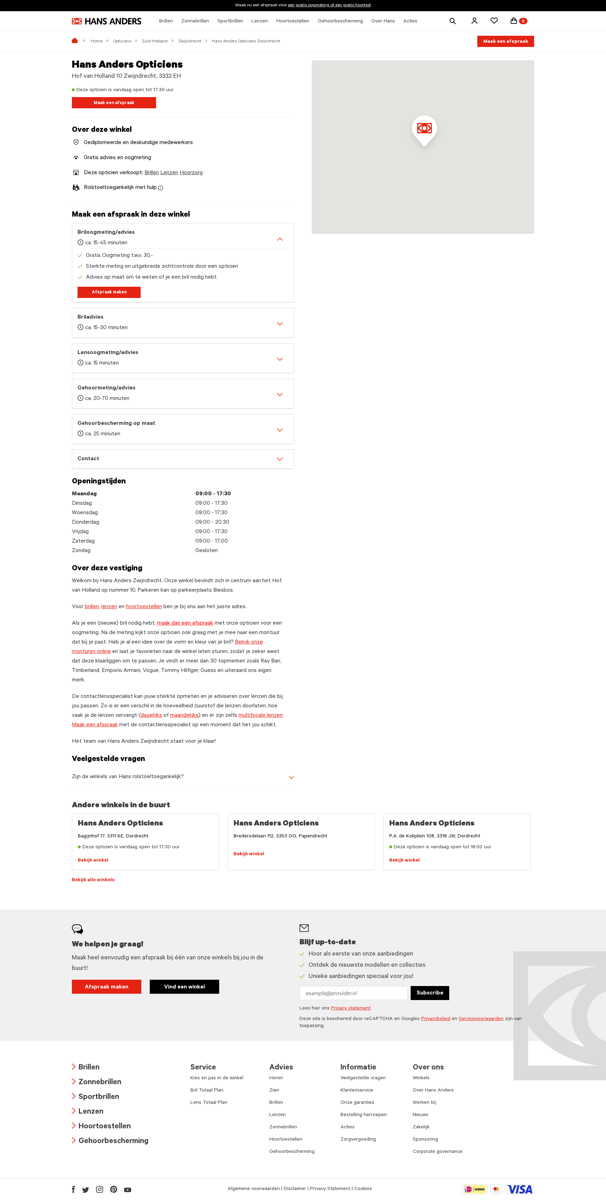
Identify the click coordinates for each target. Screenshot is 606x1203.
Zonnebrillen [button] (195, 22)
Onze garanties (357, 1103)
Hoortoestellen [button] (292, 22)
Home (96, 41)
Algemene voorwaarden (254, 1189)
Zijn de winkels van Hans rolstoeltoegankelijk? (128, 777)
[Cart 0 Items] (514, 20)
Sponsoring (425, 1140)
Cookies (363, 1189)
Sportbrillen (95, 1097)
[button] (474, 20)
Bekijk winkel (93, 861)
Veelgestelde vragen (363, 1078)
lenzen (109, 607)
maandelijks (184, 716)
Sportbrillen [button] (230, 22)
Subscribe (430, 993)
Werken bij (424, 1103)
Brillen (151, 173)
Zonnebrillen (96, 1083)
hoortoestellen (144, 607)
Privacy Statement (330, 1189)
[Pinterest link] (113, 1189)
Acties (348, 1127)
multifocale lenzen (260, 716)
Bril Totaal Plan (206, 1091)
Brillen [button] (166, 22)
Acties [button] (410, 22)
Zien (274, 1091)
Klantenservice (357, 1091)
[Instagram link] (99, 1189)
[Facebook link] (73, 1189)
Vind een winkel (184, 987)
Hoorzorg (191, 173)
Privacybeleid (435, 1019)
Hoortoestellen (101, 1127)
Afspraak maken (109, 292)
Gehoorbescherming (110, 1141)
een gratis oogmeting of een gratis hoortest (329, 5)
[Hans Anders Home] (106, 21)
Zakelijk (421, 1127)
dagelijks (151, 716)
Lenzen (169, 173)
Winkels (421, 1078)
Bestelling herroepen (364, 1115)
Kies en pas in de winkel (216, 1078)
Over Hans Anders (433, 1091)
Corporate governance (438, 1152)
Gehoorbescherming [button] (340, 22)
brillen (92, 607)
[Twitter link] (85, 1189)
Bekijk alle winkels (93, 880)
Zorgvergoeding (358, 1140)
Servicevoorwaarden (481, 1019)
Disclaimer (295, 1189)
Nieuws (421, 1115)
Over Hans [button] (383, 22)
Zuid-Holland (155, 41)
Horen (276, 1078)
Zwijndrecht (189, 41)
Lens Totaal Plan (208, 1103)
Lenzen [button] (259, 22)
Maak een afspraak (505, 42)
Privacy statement (351, 1009)
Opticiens (122, 41)
